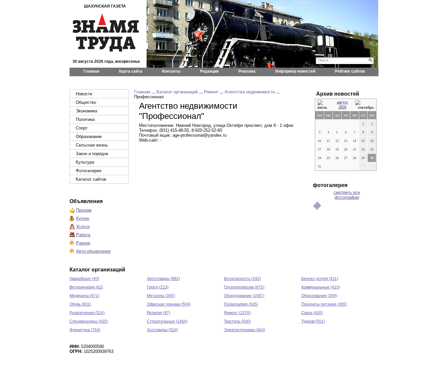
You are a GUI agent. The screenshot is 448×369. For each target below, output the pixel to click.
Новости (84, 93)
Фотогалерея (88, 170)
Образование (89, 136)
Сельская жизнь (92, 145)
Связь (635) (312, 313)
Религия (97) (158, 313)
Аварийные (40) (84, 278)
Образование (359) (319, 295)
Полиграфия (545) (241, 304)
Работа (83, 234)
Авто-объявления (93, 251)
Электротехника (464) (244, 330)
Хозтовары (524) (162, 330)
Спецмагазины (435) (89, 321)
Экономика (86, 110)
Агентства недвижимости (250, 91)
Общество (86, 102)
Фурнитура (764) (85, 330)
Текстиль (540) (237, 321)
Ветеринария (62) (86, 287)
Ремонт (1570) (237, 313)
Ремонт (211, 91)
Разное (83, 243)
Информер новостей (295, 71)
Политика (85, 119)
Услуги (83, 226)
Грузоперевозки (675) (244, 287)
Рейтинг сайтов (350, 71)
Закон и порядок (92, 153)
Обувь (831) (80, 304)
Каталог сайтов (91, 179)
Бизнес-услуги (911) (319, 278)
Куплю (82, 218)
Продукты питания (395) (324, 304)
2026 (342, 107)
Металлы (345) (161, 295)
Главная (91, 71)
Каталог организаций (177, 91)
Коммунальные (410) (320, 287)
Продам (84, 210)
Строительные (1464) (167, 321)
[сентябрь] (364, 105)
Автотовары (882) (163, 278)
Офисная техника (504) (169, 304)
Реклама (246, 71)
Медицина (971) (84, 295)
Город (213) (158, 287)
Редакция (209, 71)
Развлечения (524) (87, 313)
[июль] (323, 105)
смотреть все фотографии (347, 195)
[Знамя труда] (106, 33)
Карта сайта (130, 71)
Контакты (171, 71)
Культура (85, 162)
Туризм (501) (313, 321)
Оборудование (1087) (244, 295)
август (342, 102)
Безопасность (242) (242, 278)
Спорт (82, 128)
